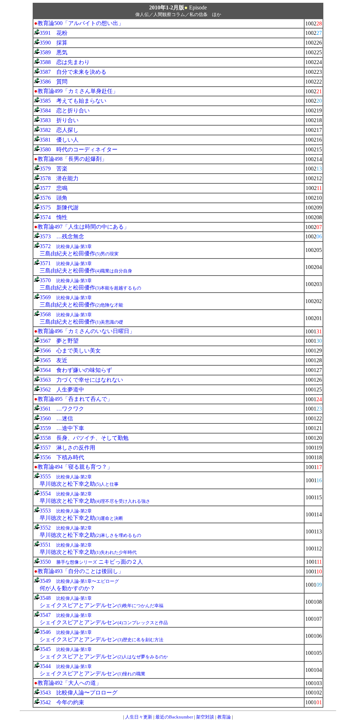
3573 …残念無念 (62, 236)
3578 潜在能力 (59, 178)
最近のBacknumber (174, 717)
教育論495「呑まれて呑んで (72, 399)
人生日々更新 (138, 717)
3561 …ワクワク (62, 409)
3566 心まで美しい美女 (70, 350)
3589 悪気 (53, 52)
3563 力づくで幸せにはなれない (81, 380)
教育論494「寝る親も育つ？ (72, 467)
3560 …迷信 (56, 418)
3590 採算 (53, 43)
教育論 (224, 717)
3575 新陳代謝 (59, 207)
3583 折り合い (59, 120)
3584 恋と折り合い (65, 110)
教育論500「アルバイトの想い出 (78, 23)
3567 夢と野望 (59, 341)
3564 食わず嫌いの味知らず (76, 370)
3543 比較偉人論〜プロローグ (79, 693)
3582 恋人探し (59, 130)
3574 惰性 (53, 217)
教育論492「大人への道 (67, 683)
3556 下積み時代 (62, 457)
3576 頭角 (53, 198)
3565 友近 (53, 360)
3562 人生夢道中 (62, 389)
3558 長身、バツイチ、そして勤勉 (84, 438)
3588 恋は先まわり (65, 62)
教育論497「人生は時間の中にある (81, 227)
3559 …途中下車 (62, 428)
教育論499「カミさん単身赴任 (75, 91)
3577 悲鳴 (53, 188)
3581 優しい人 (59, 140)
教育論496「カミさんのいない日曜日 (83, 331)
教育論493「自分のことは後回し (78, 571)
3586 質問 (53, 82)
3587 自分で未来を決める (73, 72)
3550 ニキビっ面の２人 (91, 562)
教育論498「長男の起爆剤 (70, 159)
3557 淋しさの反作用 (67, 448)
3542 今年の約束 (62, 702)
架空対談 (205, 717)
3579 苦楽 (53, 169)
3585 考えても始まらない (73, 101)
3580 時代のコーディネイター (79, 149)
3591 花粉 (53, 33)
